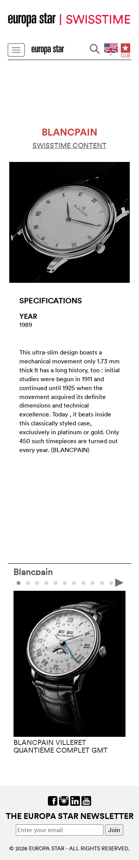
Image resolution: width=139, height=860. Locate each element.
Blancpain (33, 571)
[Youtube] (86, 800)
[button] (27, 583)
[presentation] (19, 582)
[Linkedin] (75, 800)
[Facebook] (53, 800)
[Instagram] (64, 800)
